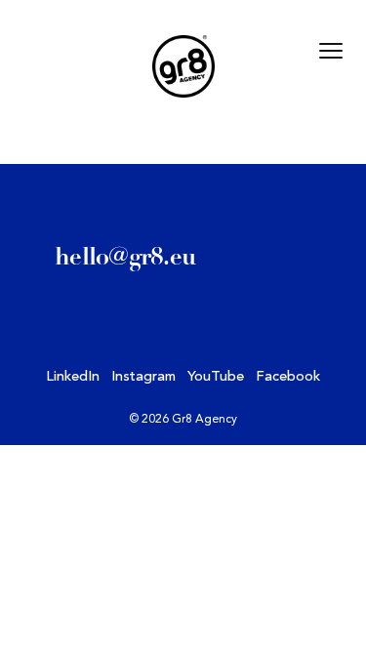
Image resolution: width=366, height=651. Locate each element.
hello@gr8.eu (125, 256)
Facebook (288, 377)
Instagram (143, 377)
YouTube (215, 377)
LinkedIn (73, 377)
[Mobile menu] (331, 50)
